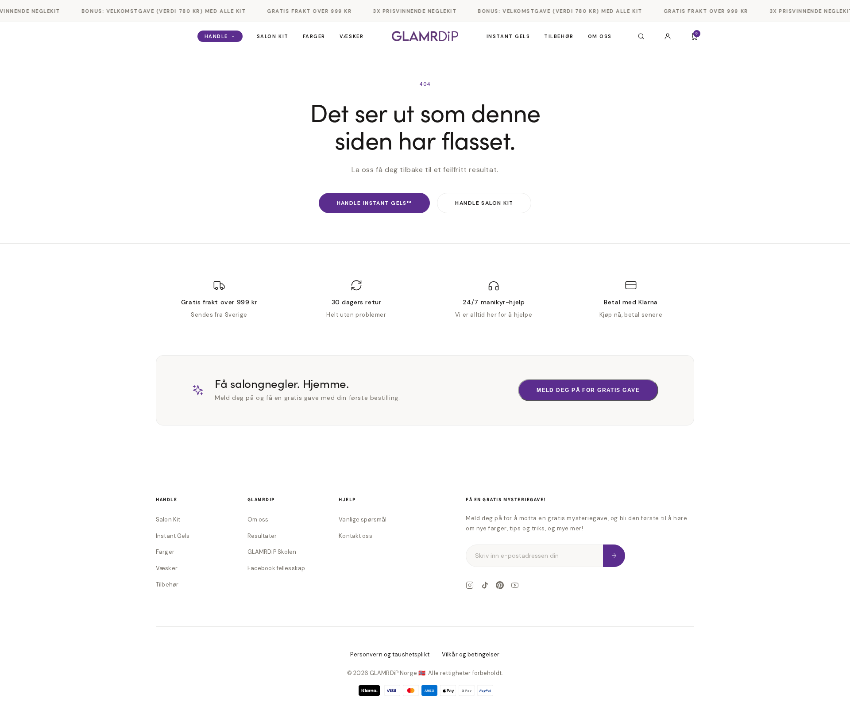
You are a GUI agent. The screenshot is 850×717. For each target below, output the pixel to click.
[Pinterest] (500, 585)
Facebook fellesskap (276, 568)
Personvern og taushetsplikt (389, 654)
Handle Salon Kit (484, 203)
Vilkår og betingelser (471, 654)
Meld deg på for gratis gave (588, 390)
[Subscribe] (614, 555)
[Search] (641, 36)
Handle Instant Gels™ (374, 203)
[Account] (668, 36)
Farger (314, 36)
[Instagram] (470, 585)
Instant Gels (508, 36)
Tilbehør (558, 36)
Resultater (262, 536)
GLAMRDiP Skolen (272, 552)
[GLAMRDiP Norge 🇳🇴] (425, 36)
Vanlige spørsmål (362, 519)
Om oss (600, 36)
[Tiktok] (485, 585)
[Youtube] (515, 585)
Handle (216, 36)
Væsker (351, 36)
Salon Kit (273, 36)
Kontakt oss (355, 536)
